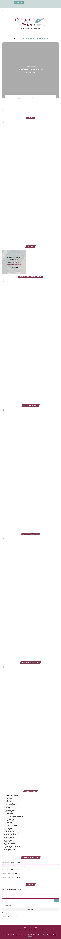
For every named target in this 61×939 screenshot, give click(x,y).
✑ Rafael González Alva (10, 834)
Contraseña (5, 897)
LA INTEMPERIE (15, 874)
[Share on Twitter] (39, 98)
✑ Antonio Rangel (8, 803)
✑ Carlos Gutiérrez (8, 807)
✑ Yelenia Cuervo (8, 847)
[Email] (34, 5)
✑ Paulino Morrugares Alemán (11, 833)
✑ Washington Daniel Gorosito (11, 846)
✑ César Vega (7, 809)
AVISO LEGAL (42, 935)
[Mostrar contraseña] (56, 900)
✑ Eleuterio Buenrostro (10, 812)
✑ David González (8, 810)
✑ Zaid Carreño (7, 850)
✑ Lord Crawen (7, 822)
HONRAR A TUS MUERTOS (30, 70)
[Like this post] (34, 98)
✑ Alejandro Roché (8, 800)
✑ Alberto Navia (7, 798)
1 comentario (27, 98)
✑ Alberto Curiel (8, 797)
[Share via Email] (47, 98)
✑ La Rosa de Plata (8, 821)
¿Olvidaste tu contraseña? (9, 917)
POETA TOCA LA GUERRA (18, 866)
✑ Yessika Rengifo (8, 849)
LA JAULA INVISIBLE (16, 862)
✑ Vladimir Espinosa (9, 845)
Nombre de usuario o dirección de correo (13, 889)
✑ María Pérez (7, 828)
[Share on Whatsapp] (43, 98)
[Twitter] (28, 5)
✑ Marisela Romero (8, 830)
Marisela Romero (33, 72)
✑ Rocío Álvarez (7, 836)
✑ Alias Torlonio (7, 801)
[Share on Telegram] (45, 98)
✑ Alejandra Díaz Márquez (10, 795)
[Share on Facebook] (36, 98)
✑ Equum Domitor (8, 813)
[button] (26, 2)
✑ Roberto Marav (8, 837)
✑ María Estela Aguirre (9, 825)
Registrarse (5, 913)
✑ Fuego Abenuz (8, 815)
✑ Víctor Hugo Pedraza (9, 843)
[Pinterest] (32, 5)
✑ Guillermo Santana (9, 818)
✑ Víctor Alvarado (8, 842)
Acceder (30, 909)
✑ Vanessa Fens (7, 840)
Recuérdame (7, 905)
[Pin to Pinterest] (41, 98)
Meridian (30, 936)
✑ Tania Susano (7, 839)
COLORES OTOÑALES (16, 877)
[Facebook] (26, 5)
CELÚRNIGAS (14, 870)
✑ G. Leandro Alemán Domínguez (12, 816)
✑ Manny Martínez (8, 824)
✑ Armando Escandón (9, 804)
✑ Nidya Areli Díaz (8, 831)
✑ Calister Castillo (8, 806)
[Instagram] (30, 5)
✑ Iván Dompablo (8, 819)
